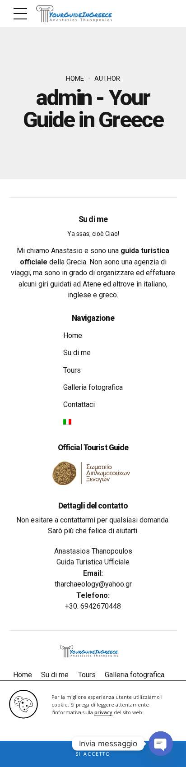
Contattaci (79, 404)
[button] (93, 754)
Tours (72, 370)
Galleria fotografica (93, 387)
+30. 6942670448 (93, 606)
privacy (103, 712)
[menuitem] (67, 421)
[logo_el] (93, 473)
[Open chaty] (161, 743)
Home (75, 78)
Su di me (77, 352)
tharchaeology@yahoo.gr (93, 584)
